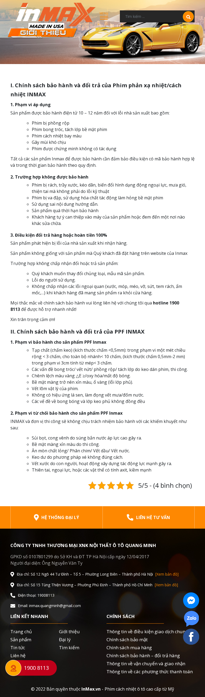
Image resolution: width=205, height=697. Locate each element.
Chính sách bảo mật (127, 639)
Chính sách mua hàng (129, 647)
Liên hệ (18, 655)
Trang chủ (21, 631)
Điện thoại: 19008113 (36, 595)
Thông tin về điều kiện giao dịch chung (147, 631)
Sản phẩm (20, 639)
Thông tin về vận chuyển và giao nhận (146, 663)
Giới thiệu (69, 631)
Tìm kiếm (69, 647)
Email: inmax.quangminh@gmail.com (49, 605)
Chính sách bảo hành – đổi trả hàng (143, 655)
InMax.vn (91, 689)
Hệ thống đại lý (60, 517)
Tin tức (17, 647)
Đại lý (65, 639)
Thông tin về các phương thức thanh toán (150, 671)
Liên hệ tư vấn (153, 517)
